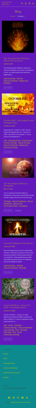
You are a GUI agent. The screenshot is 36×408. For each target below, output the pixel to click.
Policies (6, 377)
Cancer (10, 325)
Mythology (7, 83)
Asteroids (20, 78)
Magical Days (23, 81)
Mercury (30, 201)
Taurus (19, 332)
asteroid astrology (9, 78)
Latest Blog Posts (9, 363)
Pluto (14, 332)
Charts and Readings (10, 368)
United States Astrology (11, 334)
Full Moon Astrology (10, 143)
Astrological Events (14, 140)
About (5, 358)
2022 (5, 140)
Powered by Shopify (24, 402)
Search (5, 354)
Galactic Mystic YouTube (11, 373)
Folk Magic (7, 201)
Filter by (12, 16)
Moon (17, 330)
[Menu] (33, 3)
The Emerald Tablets (10, 206)
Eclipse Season (27, 140)
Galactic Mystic (7, 3)
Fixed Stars (18, 325)
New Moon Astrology (10, 147)
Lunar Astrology (9, 330)
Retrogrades (8, 203)
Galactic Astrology (24, 143)
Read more (8, 87)
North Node (7, 332)
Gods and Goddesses (11, 81)
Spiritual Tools (18, 203)
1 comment (18, 210)
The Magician (23, 206)
